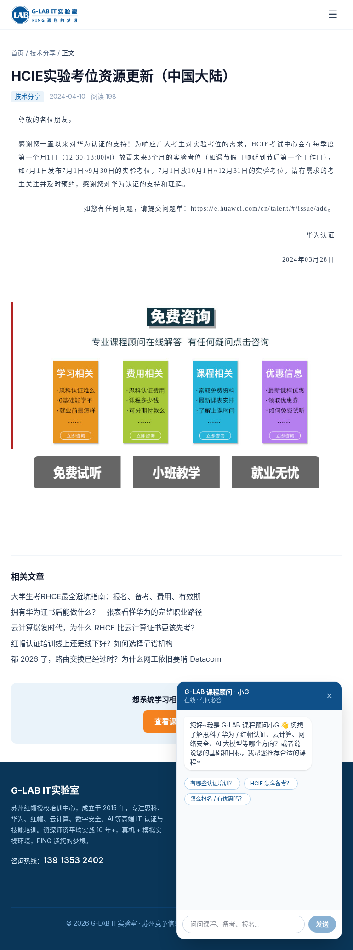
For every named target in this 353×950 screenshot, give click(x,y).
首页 (17, 53)
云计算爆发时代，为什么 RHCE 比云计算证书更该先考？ (104, 627)
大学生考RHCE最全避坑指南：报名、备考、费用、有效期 (106, 596)
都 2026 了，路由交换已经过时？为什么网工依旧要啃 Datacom (116, 659)
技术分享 (43, 53)
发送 (322, 924)
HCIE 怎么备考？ (271, 783)
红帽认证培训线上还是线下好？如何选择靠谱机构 (92, 643)
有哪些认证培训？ (212, 783)
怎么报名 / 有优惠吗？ (217, 798)
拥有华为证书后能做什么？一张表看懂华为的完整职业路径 (106, 612)
